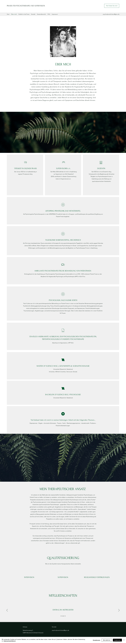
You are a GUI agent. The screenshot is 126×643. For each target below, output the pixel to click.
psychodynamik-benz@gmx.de (111, 14)
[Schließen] (124, 640)
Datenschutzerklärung (10, 641)
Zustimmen (117, 640)
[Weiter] (119, 610)
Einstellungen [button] (96, 640)
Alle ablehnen (106, 640)
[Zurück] (7, 610)
